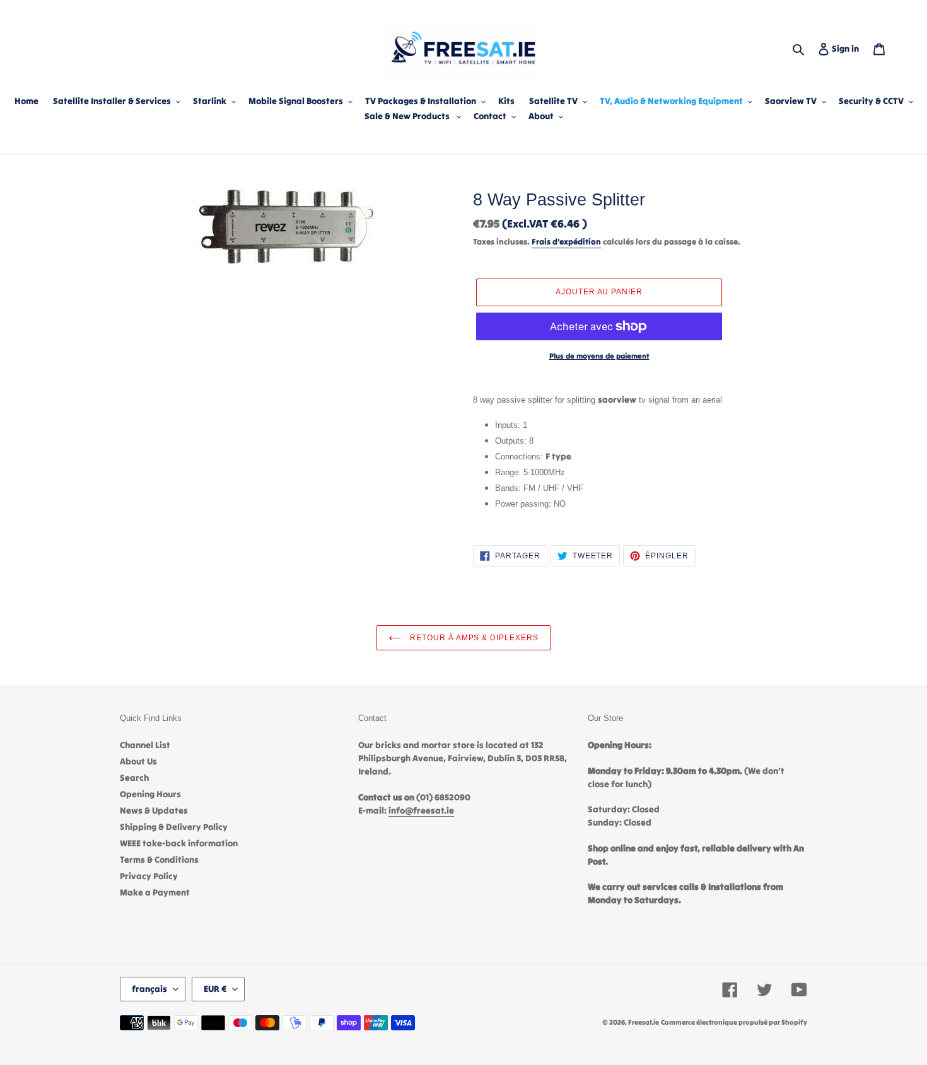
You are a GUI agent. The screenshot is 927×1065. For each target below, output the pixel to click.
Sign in (848, 48)
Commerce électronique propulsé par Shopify (734, 1022)
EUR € (215, 988)
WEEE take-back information (179, 843)
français (149, 988)
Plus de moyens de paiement (599, 355)
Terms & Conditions (159, 859)
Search (134, 777)
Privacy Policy (149, 876)
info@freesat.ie (421, 810)
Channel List (145, 745)
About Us (138, 761)
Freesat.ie (643, 1022)
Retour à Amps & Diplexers (473, 637)
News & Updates (154, 810)
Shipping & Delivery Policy (174, 826)
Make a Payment (155, 892)
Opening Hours (150, 794)
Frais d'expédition (566, 241)
